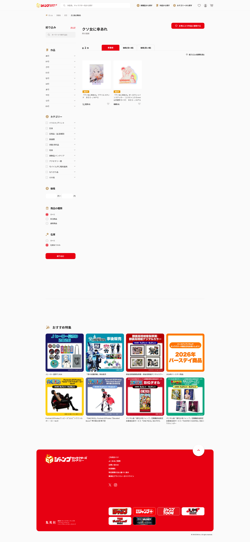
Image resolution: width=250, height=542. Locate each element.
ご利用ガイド (114, 457)
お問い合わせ (114, 465)
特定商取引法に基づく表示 (119, 472)
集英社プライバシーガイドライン (121, 476)
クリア (73, 27)
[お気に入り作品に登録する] (108, 104)
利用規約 (112, 468)
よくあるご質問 (114, 461)
